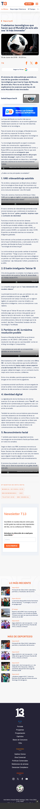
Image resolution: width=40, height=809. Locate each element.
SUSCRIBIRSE (12, 546)
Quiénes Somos (20, 754)
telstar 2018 (8, 497)
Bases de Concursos (20, 740)
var (21, 493)
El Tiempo (31, 9)
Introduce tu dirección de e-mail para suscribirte (18, 534)
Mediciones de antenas (20, 764)
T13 (2, 63)
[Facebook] (22, 779)
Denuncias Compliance (20, 767)
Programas (20, 730)
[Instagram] (13, 779)
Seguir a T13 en (18, 69)
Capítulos (20, 736)
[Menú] (37, 4)
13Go (20, 743)
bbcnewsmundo (9, 493)
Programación (20, 733)
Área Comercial (20, 757)
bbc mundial (23, 497)
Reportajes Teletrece (18, 9)
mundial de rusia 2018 (12, 489)
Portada (20, 726)
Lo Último (4, 9)
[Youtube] (27, 779)
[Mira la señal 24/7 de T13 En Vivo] (29, 3)
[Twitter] (18, 779)
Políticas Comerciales (20, 761)
